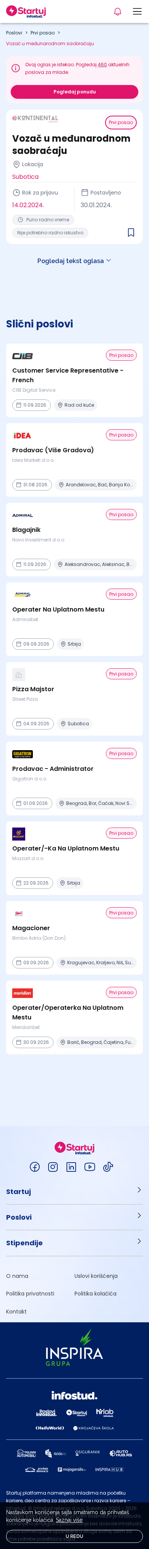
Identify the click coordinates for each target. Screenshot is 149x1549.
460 (102, 64)
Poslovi (14, 32)
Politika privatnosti (30, 1293)
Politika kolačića (95, 1293)
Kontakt (16, 1311)
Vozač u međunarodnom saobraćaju (50, 43)
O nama (17, 1276)
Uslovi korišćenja (96, 1276)
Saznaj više (69, 1520)
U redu (75, 1536)
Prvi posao (43, 32)
